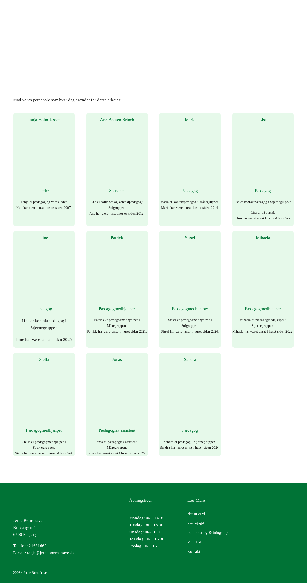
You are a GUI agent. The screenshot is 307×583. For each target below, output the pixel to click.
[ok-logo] (255, 499)
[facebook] (292, 572)
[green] (255, 523)
